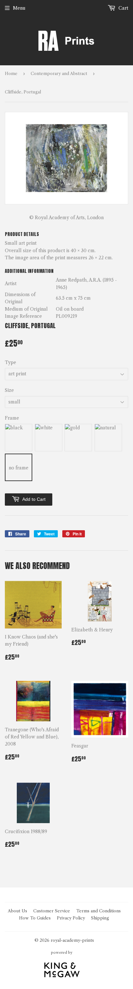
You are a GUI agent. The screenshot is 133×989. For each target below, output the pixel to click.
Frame (12, 418)
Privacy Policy (71, 917)
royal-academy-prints (72, 940)
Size (9, 390)
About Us (17, 910)
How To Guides (35, 917)
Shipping (100, 917)
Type (10, 362)
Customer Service (51, 910)
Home (11, 73)
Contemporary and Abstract (59, 73)
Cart (122, 8)
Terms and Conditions (98, 910)
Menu (19, 8)
